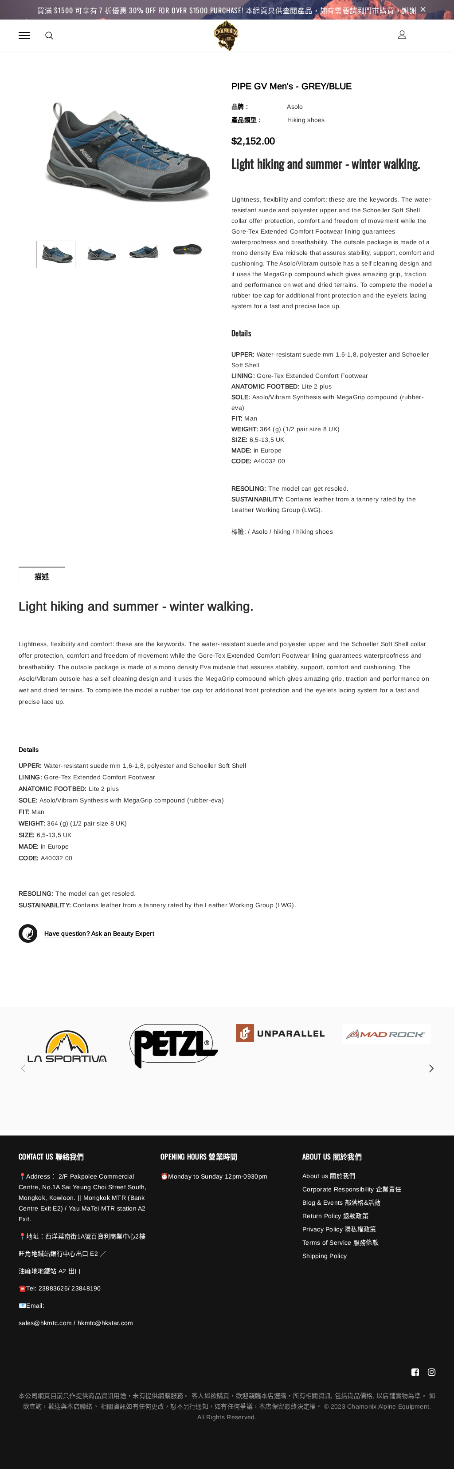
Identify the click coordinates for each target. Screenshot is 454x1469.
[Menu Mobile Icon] (24, 36)
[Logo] (226, 34)
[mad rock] (386, 1034)
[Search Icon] (49, 36)
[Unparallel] (280, 1033)
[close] (423, 9)
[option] (121, 154)
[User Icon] (402, 35)
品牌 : (239, 106)
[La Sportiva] (67, 1046)
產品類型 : (246, 119)
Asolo (295, 106)
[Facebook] (415, 1372)
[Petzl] (174, 1046)
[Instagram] (431, 1372)
